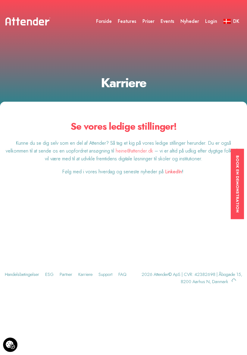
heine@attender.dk (134, 150)
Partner (66, 274)
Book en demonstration (237, 184)
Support (105, 274)
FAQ (122, 274)
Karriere (85, 274)
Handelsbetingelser (22, 274)
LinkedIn (173, 171)
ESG (49, 274)
